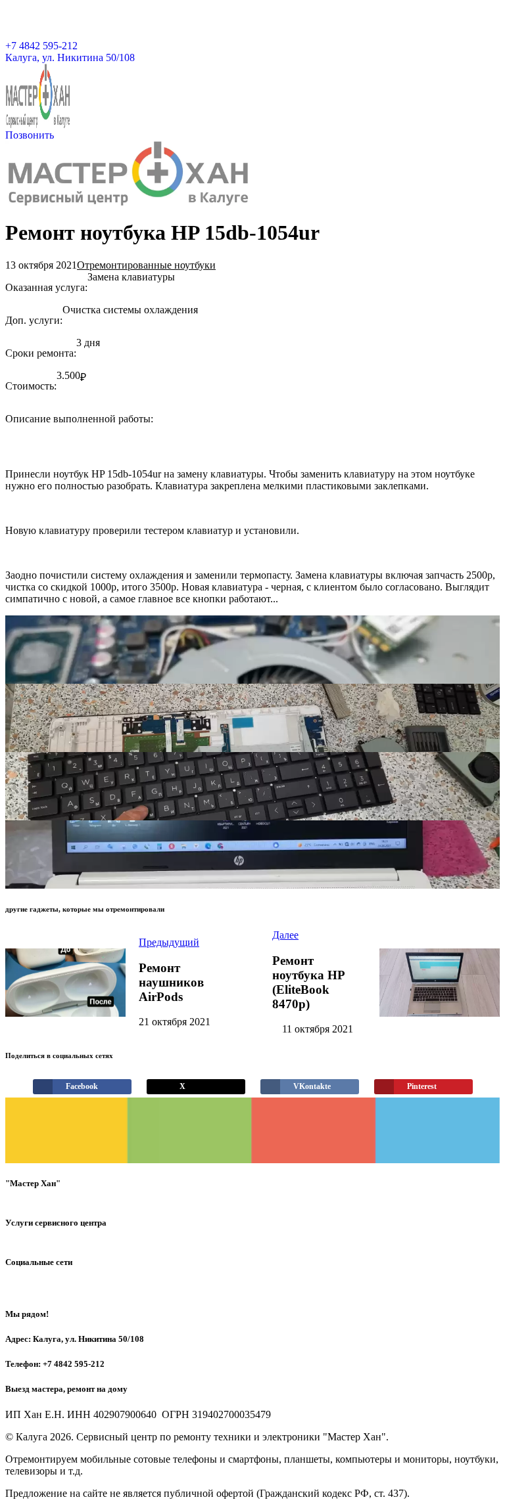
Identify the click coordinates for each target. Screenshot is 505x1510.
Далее (285, 935)
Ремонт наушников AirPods (171, 982)
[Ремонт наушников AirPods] (65, 982)
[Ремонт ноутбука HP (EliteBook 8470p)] (439, 982)
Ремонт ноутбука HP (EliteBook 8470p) (308, 982)
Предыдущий (169, 942)
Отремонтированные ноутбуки (146, 265)
